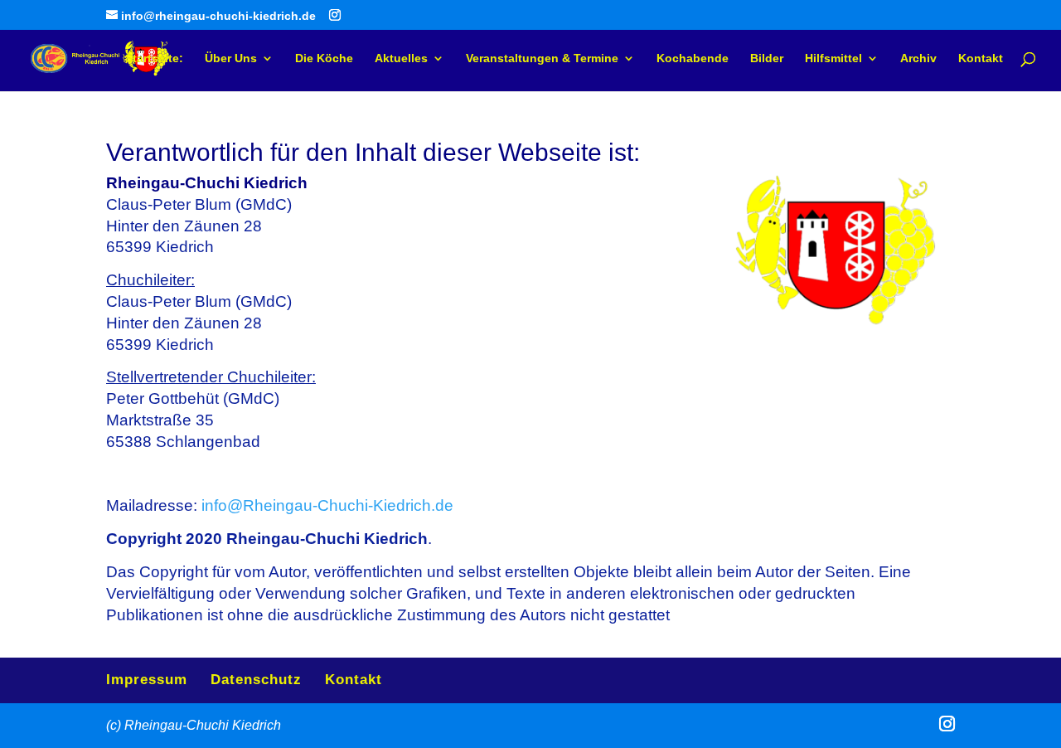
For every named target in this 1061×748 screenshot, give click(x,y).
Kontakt (980, 58)
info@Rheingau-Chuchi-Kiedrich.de (327, 505)
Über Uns (231, 58)
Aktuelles (401, 58)
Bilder (766, 58)
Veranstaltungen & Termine (542, 58)
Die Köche (324, 58)
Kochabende (692, 58)
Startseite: (154, 58)
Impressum (146, 679)
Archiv (918, 58)
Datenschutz (256, 679)
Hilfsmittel (833, 58)
